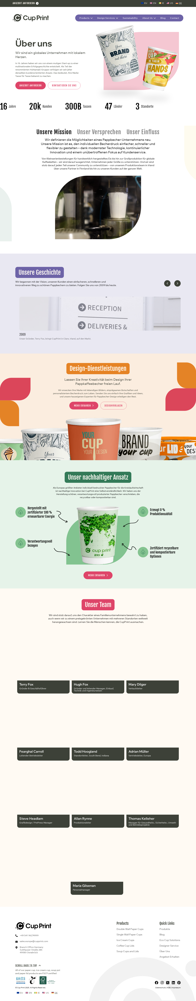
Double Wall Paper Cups (130, 929)
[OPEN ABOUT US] (155, 18)
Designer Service (169, 945)
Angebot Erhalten (169, 956)
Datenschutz (160, 987)
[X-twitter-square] (167, 982)
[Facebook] (156, 982)
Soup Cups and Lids (128, 951)
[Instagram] (162, 982)
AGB (168, 987)
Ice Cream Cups (125, 940)
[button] (167, 283)
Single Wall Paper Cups (129, 934)
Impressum (176, 987)
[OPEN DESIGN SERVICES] (117, 18)
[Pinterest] (179, 982)
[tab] (54, 132)
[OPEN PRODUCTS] (92, 18)
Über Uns (164, 951)
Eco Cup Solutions (169, 940)
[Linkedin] (173, 982)
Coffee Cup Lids (125, 945)
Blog (162, 934)
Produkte (164, 929)
